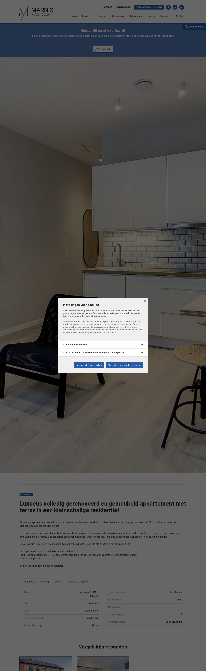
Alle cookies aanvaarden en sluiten (124, 365)
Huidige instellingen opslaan (89, 365)
